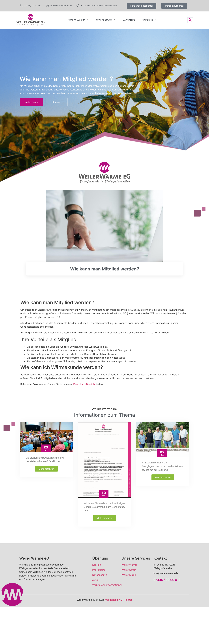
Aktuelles (129, 20)
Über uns (147, 20)
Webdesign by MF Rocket (118, 599)
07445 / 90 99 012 (166, 580)
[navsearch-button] (190, 20)
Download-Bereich (84, 384)
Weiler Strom (104, 20)
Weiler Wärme (77, 20)
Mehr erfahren (46, 468)
